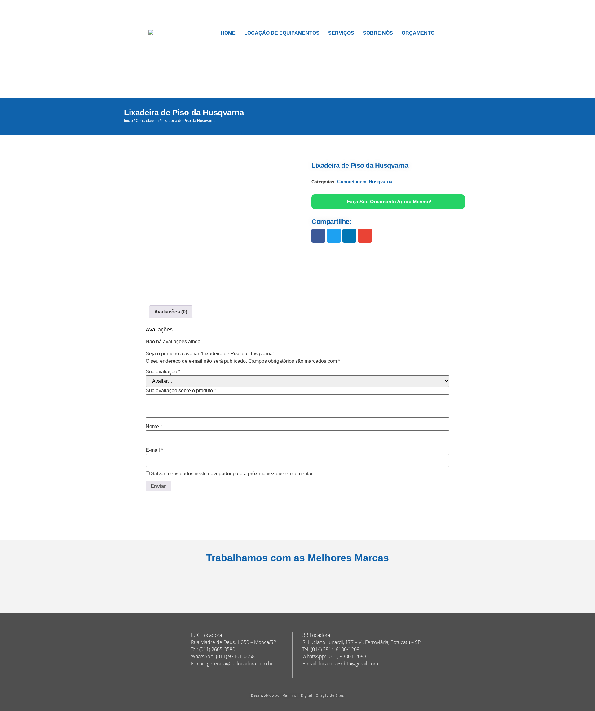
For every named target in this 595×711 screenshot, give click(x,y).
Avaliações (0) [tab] (170, 311)
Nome (154, 426)
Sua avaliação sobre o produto (181, 390)
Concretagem (147, 120)
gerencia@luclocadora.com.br (240, 663)
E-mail (154, 450)
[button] (318, 236)
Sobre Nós (378, 33)
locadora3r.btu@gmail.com (348, 663)
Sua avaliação (163, 371)
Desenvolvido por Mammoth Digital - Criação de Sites (297, 695)
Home (228, 33)
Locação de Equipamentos (282, 33)
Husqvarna (380, 181)
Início (128, 120)
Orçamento (418, 33)
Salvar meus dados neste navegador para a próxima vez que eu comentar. (232, 473)
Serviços (341, 33)
